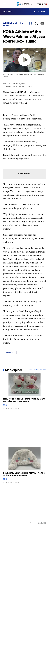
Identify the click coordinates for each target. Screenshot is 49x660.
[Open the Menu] (4, 4)
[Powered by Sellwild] (42, 523)
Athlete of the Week (13, 24)
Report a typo (10, 352)
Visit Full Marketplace (37, 370)
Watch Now (41, 4)
